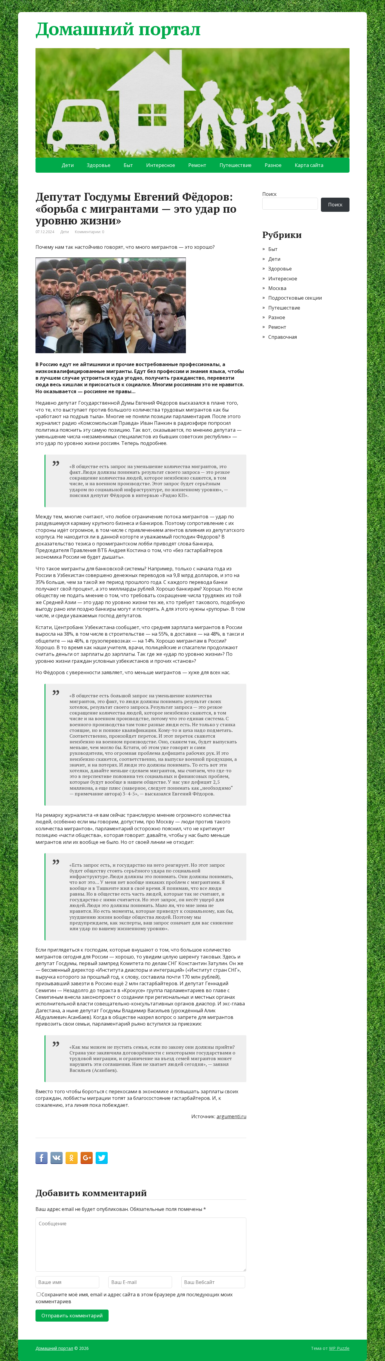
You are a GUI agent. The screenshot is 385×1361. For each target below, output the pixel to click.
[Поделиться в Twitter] (102, 1158)
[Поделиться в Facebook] (41, 1158)
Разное (273, 165)
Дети (68, 165)
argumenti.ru (231, 1116)
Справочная (282, 337)
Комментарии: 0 (89, 231)
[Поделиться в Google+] (87, 1158)
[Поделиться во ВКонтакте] (57, 1158)
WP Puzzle (339, 1348)
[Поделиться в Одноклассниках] (72, 1158)
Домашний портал (118, 28)
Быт (128, 165)
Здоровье (98, 165)
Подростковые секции (295, 298)
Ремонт (197, 165)
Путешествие (235, 165)
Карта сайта (309, 165)
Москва (277, 288)
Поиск (269, 194)
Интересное (160, 165)
